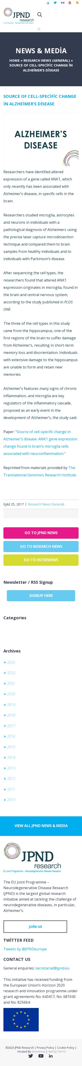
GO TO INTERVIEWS (41, 559)
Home (14, 60)
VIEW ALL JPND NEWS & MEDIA (41, 825)
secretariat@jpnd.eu (52, 968)
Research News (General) (46, 60)
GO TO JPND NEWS (41, 532)
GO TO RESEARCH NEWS (41, 546)
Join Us (35, 926)
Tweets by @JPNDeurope (25, 949)
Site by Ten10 (56, 1051)
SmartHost (38, 1051)
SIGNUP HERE (41, 595)
